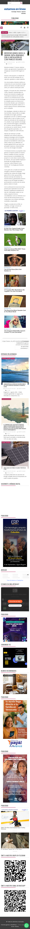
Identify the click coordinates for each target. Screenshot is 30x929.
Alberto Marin (21, 62)
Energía (3, 40)
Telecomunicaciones (10, 40)
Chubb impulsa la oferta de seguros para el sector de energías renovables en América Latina (15, 385)
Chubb (8, 390)
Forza (8, 473)
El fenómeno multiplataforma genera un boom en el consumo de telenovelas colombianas (22, 344)
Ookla (8, 433)
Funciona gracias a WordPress (9, 924)
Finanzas (13, 358)
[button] (26, 925)
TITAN (11, 473)
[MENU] (1, 28)
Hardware (8, 442)
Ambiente (4, 358)
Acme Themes (15, 926)
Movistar (9, 64)
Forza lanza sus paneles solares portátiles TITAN (15, 468)
